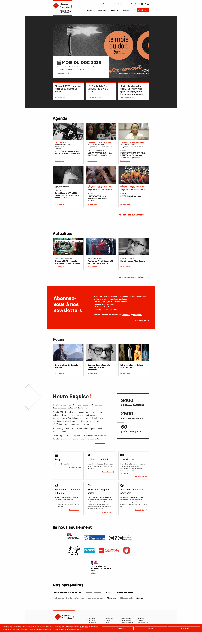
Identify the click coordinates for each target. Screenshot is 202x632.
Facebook (142, 4)
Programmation (126, 618)
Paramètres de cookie (117, 628)
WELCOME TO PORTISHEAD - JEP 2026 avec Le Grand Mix (68, 152)
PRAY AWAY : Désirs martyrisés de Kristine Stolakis (97, 198)
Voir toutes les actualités (131, 277)
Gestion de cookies (141, 619)
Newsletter (130, 3)
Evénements (109, 618)
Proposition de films (64, 73)
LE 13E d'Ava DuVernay (130, 196)
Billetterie (144, 10)
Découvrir (58, 97)
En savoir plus (93, 97)
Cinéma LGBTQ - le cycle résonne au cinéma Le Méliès (67, 262)
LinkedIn (148, 4)
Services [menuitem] (114, 10)
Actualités (113, 3)
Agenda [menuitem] (89, 10)
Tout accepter (184, 628)
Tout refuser (151, 628)
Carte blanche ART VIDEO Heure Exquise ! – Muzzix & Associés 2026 (67, 195)
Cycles (107, 620)
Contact (137, 3)
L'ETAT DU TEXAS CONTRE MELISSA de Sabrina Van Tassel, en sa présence (132, 155)
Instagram (145, 4)
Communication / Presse (127, 624)
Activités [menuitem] (126, 10)
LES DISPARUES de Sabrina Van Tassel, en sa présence (100, 154)
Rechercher (78, 16)
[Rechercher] (134, 12)
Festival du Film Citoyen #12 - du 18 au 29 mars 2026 (101, 262)
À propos (105, 3)
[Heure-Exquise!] (62, 8)
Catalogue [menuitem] (102, 10)
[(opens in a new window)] (74, 550)
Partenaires (121, 3)
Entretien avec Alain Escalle (132, 261)
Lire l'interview (125, 97)
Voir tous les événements (131, 214)
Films (107, 623)
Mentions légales (143, 623)
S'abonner (140, 320)
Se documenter (126, 620)
